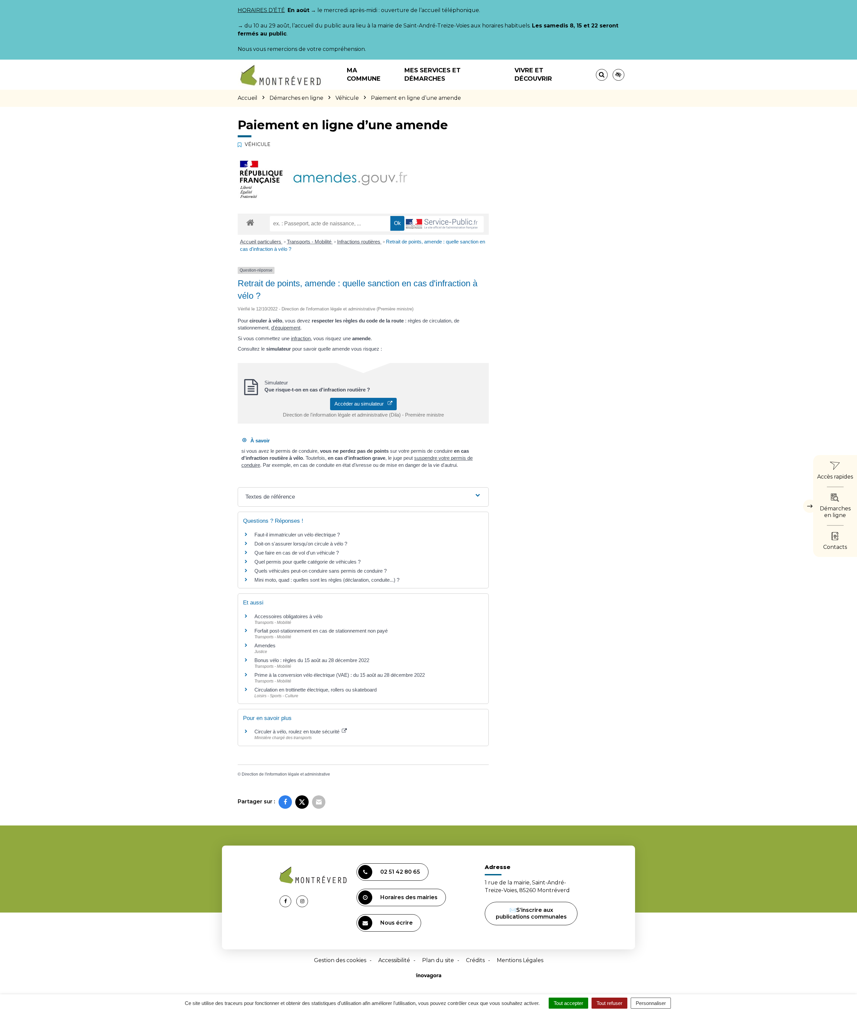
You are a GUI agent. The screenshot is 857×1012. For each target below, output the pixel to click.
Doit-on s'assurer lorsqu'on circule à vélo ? (300, 544)
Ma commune (364, 74)
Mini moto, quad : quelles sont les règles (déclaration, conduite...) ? (326, 580)
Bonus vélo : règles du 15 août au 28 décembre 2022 (311, 660)
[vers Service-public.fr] (442, 224)
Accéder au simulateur (361, 404)
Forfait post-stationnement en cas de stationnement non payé (321, 631)
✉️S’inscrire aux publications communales (531, 913)
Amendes (265, 645)
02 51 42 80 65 (400, 872)
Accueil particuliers (261, 241)
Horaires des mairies (409, 897)
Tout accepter (568, 1003)
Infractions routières (359, 241)
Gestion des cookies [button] (340, 960)
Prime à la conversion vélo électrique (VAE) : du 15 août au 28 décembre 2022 (339, 675)
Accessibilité (394, 960)
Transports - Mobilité (310, 241)
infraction (301, 338)
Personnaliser (651, 1003)
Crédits (475, 960)
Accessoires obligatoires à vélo (288, 616)
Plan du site (438, 960)
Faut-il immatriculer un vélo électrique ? (297, 534)
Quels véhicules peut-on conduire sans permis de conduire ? (320, 571)
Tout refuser (609, 1003)
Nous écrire (396, 923)
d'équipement (285, 328)
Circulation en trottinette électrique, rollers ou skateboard (315, 690)
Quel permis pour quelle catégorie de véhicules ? (307, 562)
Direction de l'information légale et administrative (286, 774)
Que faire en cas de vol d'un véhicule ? (296, 553)
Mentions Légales (520, 960)
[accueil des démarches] (250, 222)
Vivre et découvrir (533, 74)
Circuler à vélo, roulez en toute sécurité (297, 731)
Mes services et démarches (432, 74)
